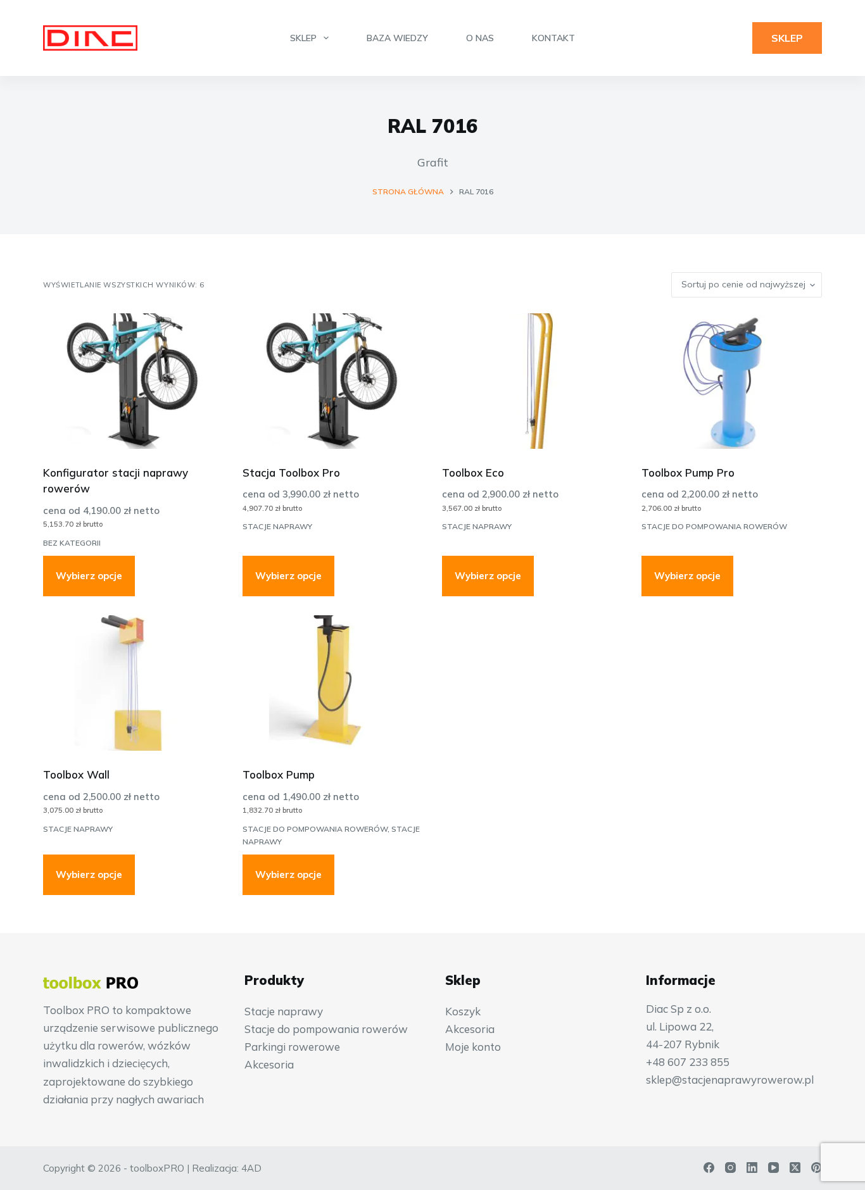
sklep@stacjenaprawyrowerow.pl (730, 1079)
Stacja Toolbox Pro (291, 472)
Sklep (303, 38)
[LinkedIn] (752, 1167)
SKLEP (787, 38)
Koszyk (463, 1011)
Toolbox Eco (473, 472)
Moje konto (473, 1046)
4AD (251, 1168)
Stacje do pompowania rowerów (714, 526)
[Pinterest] (816, 1167)
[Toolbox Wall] (133, 683)
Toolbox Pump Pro (688, 472)
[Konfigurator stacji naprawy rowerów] (133, 381)
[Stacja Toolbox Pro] (333, 381)
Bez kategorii (72, 543)
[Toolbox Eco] (532, 381)
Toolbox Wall (76, 774)
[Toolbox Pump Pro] (731, 381)
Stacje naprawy (277, 526)
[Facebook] (709, 1167)
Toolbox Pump (279, 774)
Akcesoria (269, 1064)
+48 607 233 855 (687, 1061)
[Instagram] (730, 1167)
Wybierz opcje (89, 576)
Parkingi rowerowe (292, 1046)
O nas (480, 38)
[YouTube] (773, 1167)
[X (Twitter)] (795, 1167)
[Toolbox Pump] (333, 683)
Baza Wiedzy (397, 38)
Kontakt (553, 38)
